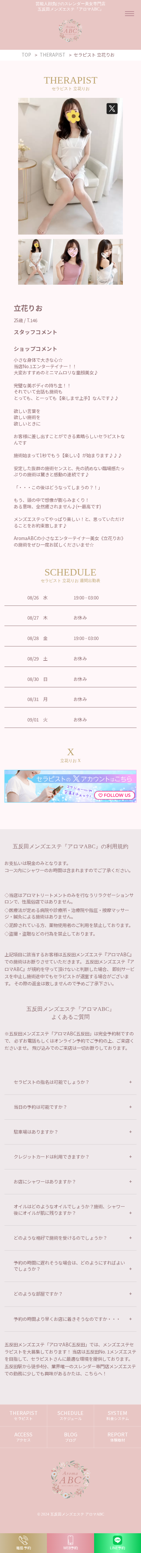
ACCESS (23, 1437)
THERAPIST (23, 1415)
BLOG (70, 1437)
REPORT (117, 1437)
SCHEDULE (70, 1415)
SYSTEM (117, 1415)
